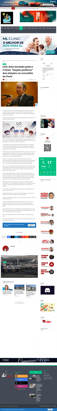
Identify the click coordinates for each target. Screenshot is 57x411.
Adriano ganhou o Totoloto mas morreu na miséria (38, 378)
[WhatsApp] (47, 145)
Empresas (17, 28)
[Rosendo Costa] (47, 257)
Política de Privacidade (48, 377)
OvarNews (6, 79)
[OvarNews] (7, 18)
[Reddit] (27, 237)
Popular (35, 372)
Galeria (36, 28)
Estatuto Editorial (47, 375)
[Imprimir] (34, 237)
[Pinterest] (23, 237)
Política (21, 28)
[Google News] (19, 232)
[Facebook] (9, 237)
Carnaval (25, 28)
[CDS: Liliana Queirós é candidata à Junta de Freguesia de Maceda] (8, 287)
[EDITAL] (47, 71)
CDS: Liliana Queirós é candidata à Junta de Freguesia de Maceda (7, 292)
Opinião (32, 28)
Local (5, 28)
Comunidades (49, 28)
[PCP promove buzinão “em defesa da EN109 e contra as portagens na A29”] (19, 287)
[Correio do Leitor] (47, 264)
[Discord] (47, 290)
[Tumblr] (19, 237)
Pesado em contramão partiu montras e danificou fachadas (38, 397)
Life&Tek (29, 28)
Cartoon (40, 28)
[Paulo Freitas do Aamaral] (47, 222)
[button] (28, 409)
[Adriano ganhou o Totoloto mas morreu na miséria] (32, 377)
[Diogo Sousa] (47, 208)
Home (4, 60)
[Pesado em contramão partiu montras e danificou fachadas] (32, 396)
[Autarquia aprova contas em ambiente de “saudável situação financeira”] (31, 288)
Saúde (54, 28)
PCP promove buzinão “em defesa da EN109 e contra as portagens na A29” (19, 293)
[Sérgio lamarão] (47, 241)
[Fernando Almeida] (47, 249)
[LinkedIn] (16, 237)
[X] (12, 237)
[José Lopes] (47, 215)
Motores (44, 28)
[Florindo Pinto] (47, 272)
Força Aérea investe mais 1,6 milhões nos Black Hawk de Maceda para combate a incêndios (31, 8)
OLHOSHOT (54, 406)
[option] (19, 266)
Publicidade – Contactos (48, 378)
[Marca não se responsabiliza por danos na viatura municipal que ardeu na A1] (32, 386)
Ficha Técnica (46, 373)
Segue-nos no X (44, 328)
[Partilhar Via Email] (31, 237)
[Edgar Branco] (47, 196)
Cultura (12, 28)
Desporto (9, 28)
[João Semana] (47, 232)
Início (2, 28)
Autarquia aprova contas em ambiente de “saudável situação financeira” (31, 294)
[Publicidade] (47, 127)
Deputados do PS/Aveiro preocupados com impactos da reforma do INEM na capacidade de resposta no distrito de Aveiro (12, 267)
